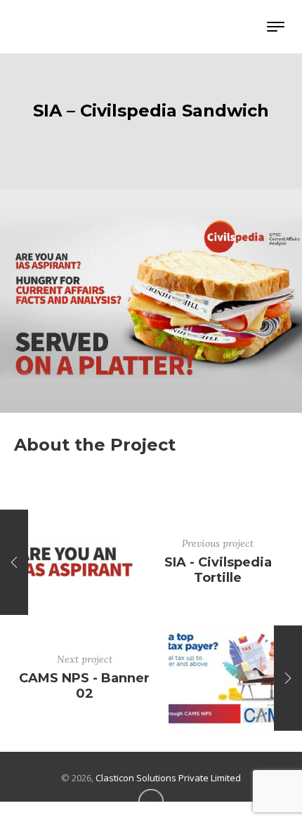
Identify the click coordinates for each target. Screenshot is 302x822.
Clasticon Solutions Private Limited (168, 777)
